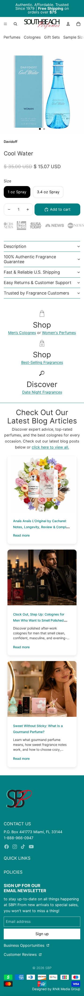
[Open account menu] (68, 24)
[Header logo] (42, 24)
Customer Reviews (21, 954)
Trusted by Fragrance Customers (36, 293)
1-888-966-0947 (18, 837)
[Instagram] (15, 846)
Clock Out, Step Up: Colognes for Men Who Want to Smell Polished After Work (38, 620)
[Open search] (15, 24)
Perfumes (12, 37)
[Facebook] (6, 846)
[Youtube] (31, 846)
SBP (48, 968)
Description (15, 246)
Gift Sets (52, 37)
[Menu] (5, 24)
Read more (21, 535)
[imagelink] (19, 798)
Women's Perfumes (59, 332)
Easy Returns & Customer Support (37, 282)
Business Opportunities (25, 945)
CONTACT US (17, 823)
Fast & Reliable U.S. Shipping (32, 272)
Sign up (42, 933)
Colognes (32, 37)
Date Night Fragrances (42, 392)
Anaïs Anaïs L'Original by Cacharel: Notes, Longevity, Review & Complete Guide (42, 527)
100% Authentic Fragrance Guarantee (30, 259)
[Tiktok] (23, 846)
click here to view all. (50, 447)
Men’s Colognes (22, 332)
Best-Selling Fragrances (42, 362)
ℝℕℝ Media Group (66, 989)
